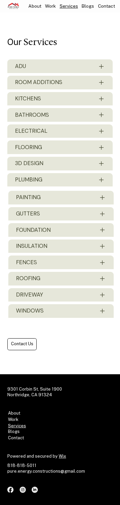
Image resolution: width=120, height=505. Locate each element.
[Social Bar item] (10, 490)
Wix (62, 456)
